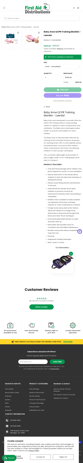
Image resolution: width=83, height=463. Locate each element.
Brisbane (8, 396)
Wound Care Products (37, 400)
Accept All (40, 457)
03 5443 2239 (15, 420)
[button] (4, 8)
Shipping (60, 49)
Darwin (7, 407)
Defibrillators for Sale (36, 410)
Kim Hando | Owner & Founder (64, 395)
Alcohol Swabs (34, 396)
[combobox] (41, 18)
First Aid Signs (34, 389)
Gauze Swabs (34, 407)
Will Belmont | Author (61, 398)
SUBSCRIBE (57, 362)
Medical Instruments (36, 393)
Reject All (63, 457)
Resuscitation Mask (12, 393)
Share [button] (48, 107)
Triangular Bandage (36, 403)
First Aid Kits (9, 389)
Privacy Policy (33, 450)
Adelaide (8, 410)
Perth (7, 403)
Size (45, 62)
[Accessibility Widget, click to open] (79, 231)
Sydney (7, 400)
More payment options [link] (63, 101)
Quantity (48, 73)
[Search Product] (5, 18)
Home (4, 27)
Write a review (41, 307)
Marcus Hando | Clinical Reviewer (62, 390)
